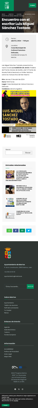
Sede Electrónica (9, 330)
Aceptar (6, 405)
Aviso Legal (8, 354)
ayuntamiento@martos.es (13, 276)
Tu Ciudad (7, 310)
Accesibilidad (8, 349)
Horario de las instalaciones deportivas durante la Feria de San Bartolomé (23, 202)
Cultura (19, 14)
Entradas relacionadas (16, 165)
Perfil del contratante (11, 308)
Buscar (8, 149)
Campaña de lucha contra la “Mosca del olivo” (24, 212)
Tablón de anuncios (11, 305)
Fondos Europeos (10, 335)
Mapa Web (8, 356)
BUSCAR (30, 286)
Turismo (7, 332)
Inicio (3, 14)
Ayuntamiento (9, 303)
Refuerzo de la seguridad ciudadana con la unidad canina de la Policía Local (24, 188)
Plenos (6, 313)
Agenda (7, 327)
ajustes (16, 401)
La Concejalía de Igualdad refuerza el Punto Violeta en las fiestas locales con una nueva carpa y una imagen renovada (19, 175)
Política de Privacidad (11, 351)
